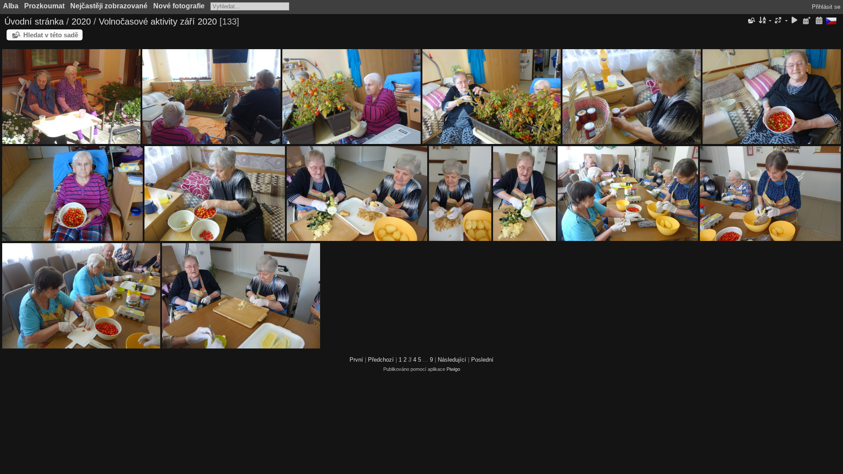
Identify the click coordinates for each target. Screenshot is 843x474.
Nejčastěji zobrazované (109, 6)
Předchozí (381, 359)
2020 (81, 21)
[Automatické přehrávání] (794, 20)
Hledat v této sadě (50, 35)
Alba (10, 6)
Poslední (482, 359)
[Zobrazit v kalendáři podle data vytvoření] (819, 20)
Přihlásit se (826, 7)
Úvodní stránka (34, 21)
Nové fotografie (179, 6)
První (356, 359)
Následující (452, 359)
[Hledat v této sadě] (751, 20)
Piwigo (453, 369)
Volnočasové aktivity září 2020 (158, 21)
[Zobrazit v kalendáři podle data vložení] (806, 20)
